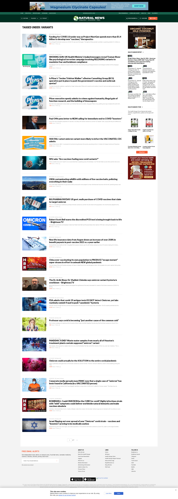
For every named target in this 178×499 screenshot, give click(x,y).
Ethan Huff (58, 34)
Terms (63, 484)
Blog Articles (108, 465)
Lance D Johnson (60, 176)
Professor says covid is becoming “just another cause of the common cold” (84, 320)
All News (107, 454)
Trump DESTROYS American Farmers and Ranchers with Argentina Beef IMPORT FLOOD (149, 70)
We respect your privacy (28, 464)
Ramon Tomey (59, 197)
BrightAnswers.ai (123, 13)
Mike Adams (59, 54)
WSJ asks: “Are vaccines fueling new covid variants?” (73, 159)
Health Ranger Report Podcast (113, 458)
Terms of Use (81, 471)
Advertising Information (84, 465)
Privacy (59, 484)
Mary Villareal (59, 277)
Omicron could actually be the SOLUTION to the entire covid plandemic (82, 360)
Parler (132, 458)
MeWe (133, 467)
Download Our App (134, 13)
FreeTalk (133, 465)
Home (21, 13)
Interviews (44, 13)
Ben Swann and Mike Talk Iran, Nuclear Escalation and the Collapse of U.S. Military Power (134, 96)
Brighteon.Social (135, 454)
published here (73, 487)
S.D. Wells (58, 338)
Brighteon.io (134, 452)
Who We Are (81, 452)
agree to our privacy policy (67, 495)
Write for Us (81, 460)
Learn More (109, 493)
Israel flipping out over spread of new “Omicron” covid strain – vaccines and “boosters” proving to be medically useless (84, 422)
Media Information (82, 462)
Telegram (133, 456)
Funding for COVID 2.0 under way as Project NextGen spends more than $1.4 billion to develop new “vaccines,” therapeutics (85, 37)
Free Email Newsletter (83, 456)
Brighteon (28, 13)
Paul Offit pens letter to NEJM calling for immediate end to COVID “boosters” (85, 118)
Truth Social (134, 460)
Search (156, 13)
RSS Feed (107, 467)
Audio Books (52, 13)
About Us (143, 13)
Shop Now (142, 152)
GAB (132, 469)
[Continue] (57, 461)
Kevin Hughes (59, 217)
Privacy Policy (81, 469)
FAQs (149, 13)
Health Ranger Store (134, 107)
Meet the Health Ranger (84, 454)
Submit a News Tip (82, 467)
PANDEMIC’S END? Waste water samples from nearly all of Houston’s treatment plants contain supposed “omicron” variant (81, 341)
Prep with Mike (36, 13)
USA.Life (133, 471)
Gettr (132, 462)
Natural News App (109, 460)
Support (80, 458)
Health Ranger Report (135, 52)
